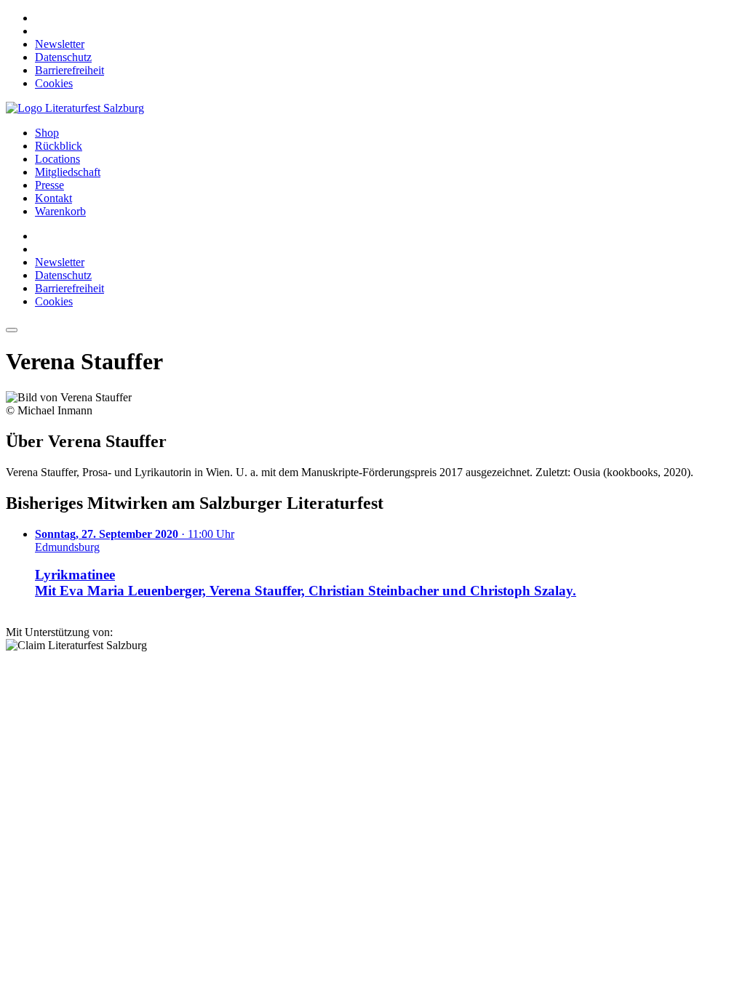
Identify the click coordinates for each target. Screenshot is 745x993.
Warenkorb (60, 211)
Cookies (54, 83)
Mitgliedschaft (67, 172)
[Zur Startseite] (75, 108)
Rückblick (58, 146)
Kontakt (53, 198)
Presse (49, 185)
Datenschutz (63, 57)
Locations (57, 159)
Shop (47, 132)
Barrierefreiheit (69, 70)
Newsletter (59, 44)
